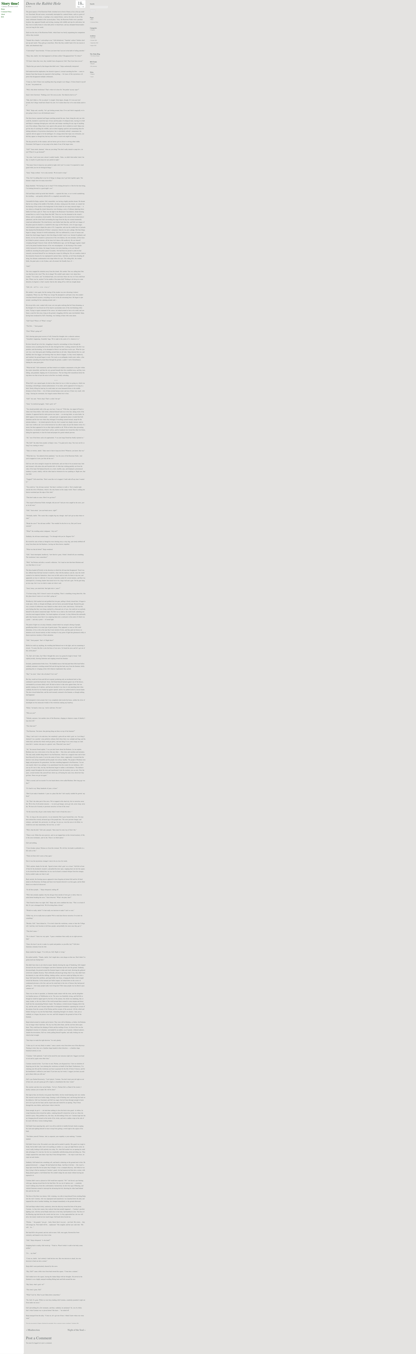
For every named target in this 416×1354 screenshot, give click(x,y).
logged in (37, 1343)
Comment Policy (94, 22)
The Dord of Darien (95, 55)
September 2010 (94, 43)
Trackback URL (75, 1323)
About (92, 19)
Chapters (39, 1323)
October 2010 (94, 40)
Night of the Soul (77, 1329)
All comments (94, 66)
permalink (51, 1323)
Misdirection (33, 1329)
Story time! (10, 3)
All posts (93, 63)
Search (92, 4)
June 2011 (93, 37)
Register (93, 74)
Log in (92, 76)
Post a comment (57, 1323)
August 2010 (93, 45)
